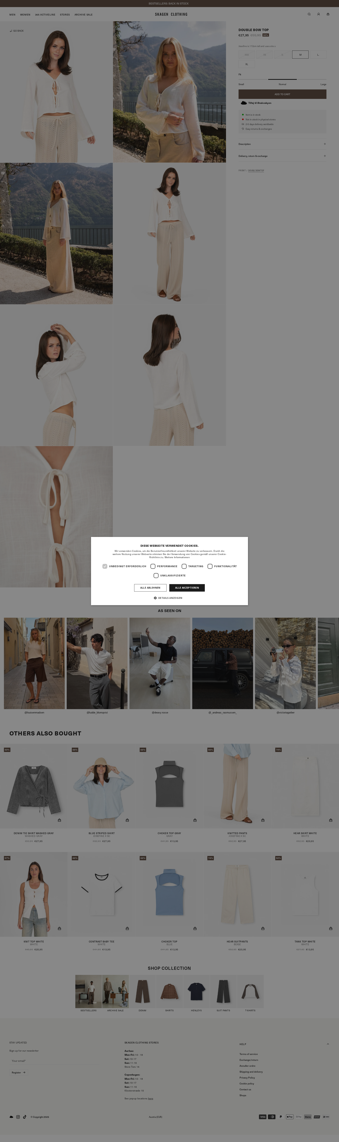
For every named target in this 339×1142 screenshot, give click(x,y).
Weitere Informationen (177, 557)
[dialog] (169, 571)
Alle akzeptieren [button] (187, 587)
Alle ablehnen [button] (150, 587)
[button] (169, 597)
